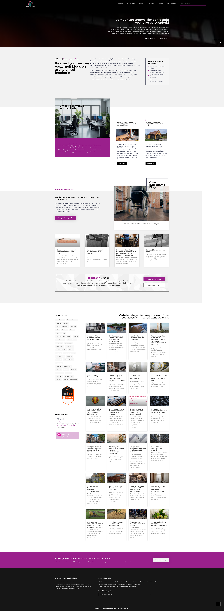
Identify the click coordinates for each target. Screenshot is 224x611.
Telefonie (59, 369)
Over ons (141, 3)
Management (60, 356)
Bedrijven (73, 326)
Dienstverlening (61, 333)
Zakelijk (58, 379)
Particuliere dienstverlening (64, 366)
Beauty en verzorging (62, 326)
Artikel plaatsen (171, 3)
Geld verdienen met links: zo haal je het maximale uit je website (117, 586)
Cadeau (72, 329)
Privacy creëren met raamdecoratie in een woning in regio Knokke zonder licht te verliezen (117, 378)
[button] (214, 42)
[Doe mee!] (59, 434)
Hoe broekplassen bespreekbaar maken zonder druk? (138, 376)
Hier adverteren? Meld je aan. (66, 425)
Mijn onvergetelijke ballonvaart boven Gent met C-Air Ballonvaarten (94, 411)
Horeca (71, 349)
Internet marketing (69, 353)
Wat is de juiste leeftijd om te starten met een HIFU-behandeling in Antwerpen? (116, 450)
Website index (158, 581)
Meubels (59, 359)
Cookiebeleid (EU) (126, 581)
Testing (66, 369)
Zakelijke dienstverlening (70, 379)
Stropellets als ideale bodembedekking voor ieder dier (116, 523)
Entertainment (60, 339)
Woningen (59, 376)
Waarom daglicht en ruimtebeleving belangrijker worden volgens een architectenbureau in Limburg (159, 340)
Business (64, 329)
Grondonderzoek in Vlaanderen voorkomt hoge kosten (116, 487)
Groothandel (122, 119)
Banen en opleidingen (62, 323)
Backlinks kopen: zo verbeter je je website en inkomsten (124, 584)
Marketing (69, 356)
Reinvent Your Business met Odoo (94, 376)
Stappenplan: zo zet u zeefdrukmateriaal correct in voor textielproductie (137, 411)
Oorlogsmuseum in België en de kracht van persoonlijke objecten (94, 449)
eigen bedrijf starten (65, 422)
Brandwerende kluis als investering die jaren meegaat (95, 251)
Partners (120, 3)
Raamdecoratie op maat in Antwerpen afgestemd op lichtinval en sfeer (158, 488)
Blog (58, 329)
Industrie (59, 353)
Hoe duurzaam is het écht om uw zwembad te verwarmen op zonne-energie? (117, 338)
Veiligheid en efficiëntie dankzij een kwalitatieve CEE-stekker (138, 449)
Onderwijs (59, 363)
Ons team (151, 3)
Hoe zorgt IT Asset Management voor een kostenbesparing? (95, 337)
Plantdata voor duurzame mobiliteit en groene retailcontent (137, 524)
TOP (218, 604)
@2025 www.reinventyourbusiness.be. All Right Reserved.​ (112, 608)
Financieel (59, 343)
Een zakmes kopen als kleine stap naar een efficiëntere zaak (67, 251)
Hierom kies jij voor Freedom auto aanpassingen (141, 224)
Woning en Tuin (151, 119)
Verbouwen (60, 373)
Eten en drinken (72, 339)
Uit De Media (131, 3)
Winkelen (68, 373)
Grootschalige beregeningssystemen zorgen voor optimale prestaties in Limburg (95, 524)
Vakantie (73, 369)
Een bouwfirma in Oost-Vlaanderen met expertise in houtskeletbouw (95, 488)
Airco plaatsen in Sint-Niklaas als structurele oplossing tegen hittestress (116, 411)
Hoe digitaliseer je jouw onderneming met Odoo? (137, 337)
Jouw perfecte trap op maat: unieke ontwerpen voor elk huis (159, 377)
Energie (76, 336)
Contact (160, 3)
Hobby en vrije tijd (61, 349)
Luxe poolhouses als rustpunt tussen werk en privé (154, 124)
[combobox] (193, 4)
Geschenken (68, 343)
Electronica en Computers (63, 336)
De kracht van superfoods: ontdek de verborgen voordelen (159, 410)
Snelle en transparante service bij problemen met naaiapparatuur (126, 124)
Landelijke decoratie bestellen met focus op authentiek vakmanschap (137, 488)
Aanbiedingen (60, 319)
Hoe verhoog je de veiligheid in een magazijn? (157, 448)
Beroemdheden (114, 581)
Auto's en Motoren (136, 227)
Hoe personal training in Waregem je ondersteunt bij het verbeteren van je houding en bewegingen (126, 252)
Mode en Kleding (68, 359)
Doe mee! (65, 434)
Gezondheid (60, 346)
